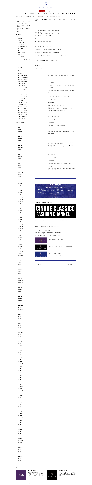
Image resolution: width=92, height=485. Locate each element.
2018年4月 (20, 350)
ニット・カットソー (23, 46)
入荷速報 (20, 38)
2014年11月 (20, 442)
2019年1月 (20, 330)
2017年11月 (20, 361)
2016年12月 (20, 386)
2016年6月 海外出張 (23, 89)
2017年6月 (20, 372)
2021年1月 (20, 275)
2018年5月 (20, 348)
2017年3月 (20, 379)
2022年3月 (20, 244)
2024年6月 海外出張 (23, 77)
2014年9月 (20, 447)
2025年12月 (20, 142)
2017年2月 (20, 381)
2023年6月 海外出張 (23, 81)
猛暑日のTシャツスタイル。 (21, 31)
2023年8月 (20, 206)
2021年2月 (20, 273)
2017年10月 (20, 363)
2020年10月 (20, 282)
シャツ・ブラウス (22, 44)
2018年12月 (20, 332)
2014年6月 (20, 453)
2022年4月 (20, 242)
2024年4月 (20, 188)
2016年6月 (20, 399)
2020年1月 (20, 302)
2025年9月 (20, 149)
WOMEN (42, 11)
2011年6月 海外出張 (23, 112)
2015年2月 (20, 435)
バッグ (20, 54)
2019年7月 (20, 316)
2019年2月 (20, 327)
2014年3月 (20, 460)
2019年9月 (20, 311)
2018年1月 (20, 357)
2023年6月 (20, 210)
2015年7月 (20, 424)
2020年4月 (20, 296)
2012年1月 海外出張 (23, 110)
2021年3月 (20, 271)
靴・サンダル (22, 52)
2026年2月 (20, 138)
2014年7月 (20, 451)
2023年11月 (20, 199)
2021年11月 (20, 253)
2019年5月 (20, 320)
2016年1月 (20, 411)
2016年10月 (20, 390)
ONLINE (49, 79)
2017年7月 (20, 370)
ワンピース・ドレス (23, 42)
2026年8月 (20, 124)
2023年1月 (20, 221)
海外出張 (20, 73)
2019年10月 (20, 309)
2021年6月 (20, 264)
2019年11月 (20, 307)
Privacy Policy (27, 483)
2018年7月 (20, 343)
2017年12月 (20, 359)
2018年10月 (20, 336)
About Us (17, 483)
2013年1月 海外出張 (23, 106)
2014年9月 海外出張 (23, 96)
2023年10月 (20, 201)
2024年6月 (20, 183)
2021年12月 (20, 251)
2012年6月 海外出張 (23, 108)
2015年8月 (20, 422)
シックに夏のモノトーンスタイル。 (23, 23)
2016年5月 (20, 402)
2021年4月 (20, 269)
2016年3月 (20, 406)
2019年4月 (20, 323)
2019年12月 (20, 305)
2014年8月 (20, 449)
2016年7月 (20, 397)
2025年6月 (20, 156)
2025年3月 (20, 163)
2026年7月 (20, 127)
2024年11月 (20, 172)
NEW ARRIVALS (33, 13)
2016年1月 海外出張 (23, 91)
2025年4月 (20, 160)
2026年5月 (20, 131)
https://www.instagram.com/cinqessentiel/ (44, 232)
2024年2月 (20, 192)
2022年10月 (20, 228)
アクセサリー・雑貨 (23, 56)
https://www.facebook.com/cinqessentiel (44, 227)
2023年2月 (20, 219)
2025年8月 (20, 151)
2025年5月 (20, 158)
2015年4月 (20, 431)
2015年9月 (20, 420)
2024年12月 (20, 170)
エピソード (20, 70)
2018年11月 (20, 334)
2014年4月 (20, 458)
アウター (21, 40)
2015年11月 (20, 415)
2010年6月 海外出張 (23, 116)
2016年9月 (20, 393)
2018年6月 (20, 345)
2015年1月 (20, 438)
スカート (21, 48)
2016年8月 (20, 395)
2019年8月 (20, 314)
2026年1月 (20, 140)
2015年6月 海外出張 (23, 92)
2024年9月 (20, 176)
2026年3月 (20, 136)
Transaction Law (34, 483)
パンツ (20, 50)
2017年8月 (20, 368)
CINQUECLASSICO (32, 470)
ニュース (20, 62)
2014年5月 (20, 456)
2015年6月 (20, 426)
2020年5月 (20, 293)
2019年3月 (20, 325)
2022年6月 (20, 237)
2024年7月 (20, 181)
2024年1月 (20, 194)
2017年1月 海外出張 (23, 87)
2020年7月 (20, 289)
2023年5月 (20, 212)
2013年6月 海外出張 (23, 104)
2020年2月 (20, 300)
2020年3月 (20, 298)
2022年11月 (20, 226)
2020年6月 (20, 291)
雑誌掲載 (20, 67)
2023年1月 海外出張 (23, 83)
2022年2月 (20, 246)
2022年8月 (20, 233)
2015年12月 (20, 413)
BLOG (63, 13)
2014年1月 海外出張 (23, 102)
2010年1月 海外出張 (23, 118)
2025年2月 (20, 165)
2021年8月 (20, 260)
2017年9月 (20, 366)
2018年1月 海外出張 (23, 85)
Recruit (22, 483)
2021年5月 (20, 266)
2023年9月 (20, 203)
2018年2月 (20, 354)
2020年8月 (20, 287)
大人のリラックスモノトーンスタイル (23, 21)
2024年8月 (20, 179)
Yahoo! (55, 99)
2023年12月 (20, 197)
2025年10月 (20, 147)
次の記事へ (70, 264)
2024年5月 (20, 185)
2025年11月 (20, 145)
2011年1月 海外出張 (23, 114)
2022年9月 (20, 230)
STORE (58, 13)
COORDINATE (52, 13)
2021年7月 (20, 262)
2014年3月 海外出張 (23, 100)
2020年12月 (20, 278)
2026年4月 (20, 133)
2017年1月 (20, 384)
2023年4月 (20, 215)
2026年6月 (20, 129)
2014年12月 (20, 440)
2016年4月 (20, 404)
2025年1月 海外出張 (23, 75)
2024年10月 (20, 174)
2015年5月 (20, 429)
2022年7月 (20, 235)
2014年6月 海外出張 (23, 98)
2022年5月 (20, 239)
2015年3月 (20, 433)
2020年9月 (20, 284)
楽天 (52, 79)
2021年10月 (20, 255)
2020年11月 (20, 280)
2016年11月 (20, 388)
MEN (49, 11)
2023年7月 (20, 208)
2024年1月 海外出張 (23, 79)
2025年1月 (20, 167)
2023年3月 (20, 217)
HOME (18, 13)
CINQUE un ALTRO (63, 470)
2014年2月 (20, 462)
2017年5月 (20, 375)
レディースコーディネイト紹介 (24, 59)
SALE (39, 13)
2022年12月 (20, 224)
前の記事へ (40, 264)
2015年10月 (20, 417)
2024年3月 (20, 190)
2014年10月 (20, 444)
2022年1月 (20, 248)
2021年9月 (20, 257)
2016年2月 (20, 408)
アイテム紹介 (20, 64)
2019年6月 (20, 318)
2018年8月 (20, 341)
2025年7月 (20, 154)
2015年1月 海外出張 (23, 94)
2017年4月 (20, 377)
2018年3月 (20, 352)
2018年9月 (20, 339)
